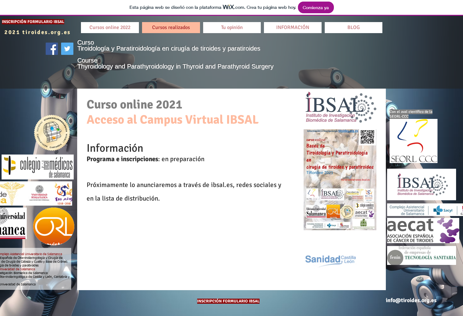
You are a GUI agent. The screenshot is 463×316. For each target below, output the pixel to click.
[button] (353, 27)
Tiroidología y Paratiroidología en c (125, 48)
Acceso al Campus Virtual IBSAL (173, 119)
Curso (86, 42)
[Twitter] (67, 49)
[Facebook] (52, 49)
